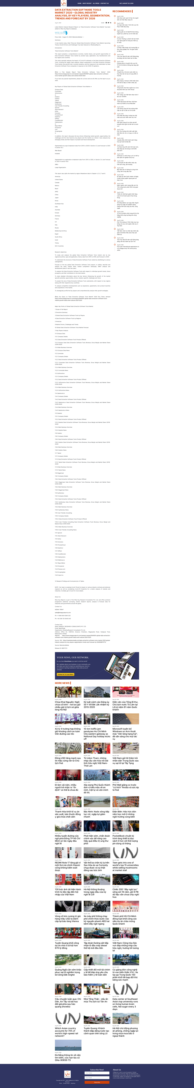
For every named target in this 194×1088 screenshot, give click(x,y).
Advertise (73, 1083)
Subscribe (97, 1082)
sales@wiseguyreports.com (63, 612)
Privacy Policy (66, 1083)
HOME (79, 3)
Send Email (62, 628)
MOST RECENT (87, 3)
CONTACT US (104, 3)
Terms (60, 1083)
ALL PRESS (96, 3)
